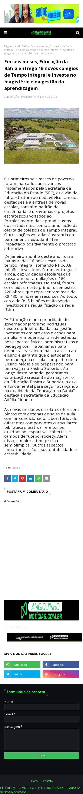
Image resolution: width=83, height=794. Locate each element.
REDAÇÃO (13, 97)
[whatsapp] (22, 664)
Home (35, 781)
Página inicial (12, 46)
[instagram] (61, 674)
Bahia (25, 46)
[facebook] (61, 664)
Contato (48, 781)
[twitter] (22, 674)
